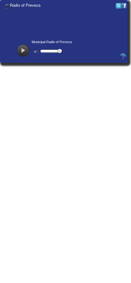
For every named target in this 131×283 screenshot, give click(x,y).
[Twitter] (118, 7)
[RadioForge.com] (123, 58)
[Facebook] (124, 7)
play (22, 50)
